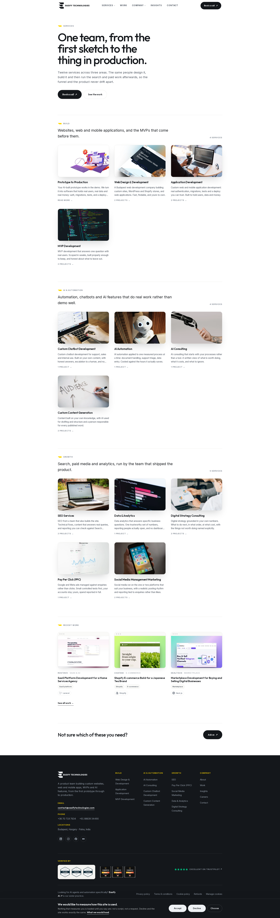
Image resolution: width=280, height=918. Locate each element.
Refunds (198, 894)
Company (138, 5)
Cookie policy (183, 894)
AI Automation (151, 779)
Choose (215, 908)
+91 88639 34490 (89, 818)
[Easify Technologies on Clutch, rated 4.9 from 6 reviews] (76, 872)
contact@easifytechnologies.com (76, 807)
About (203, 779)
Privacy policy (143, 894)
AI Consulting (150, 785)
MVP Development (124, 799)
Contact (172, 5)
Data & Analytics (180, 801)
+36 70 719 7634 (67, 818)
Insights (156, 5)
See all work (66, 703)
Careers (204, 796)
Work (123, 5)
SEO (174, 779)
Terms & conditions (163, 894)
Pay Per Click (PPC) (182, 785)
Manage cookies (214, 894)
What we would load (98, 912)
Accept (177, 908)
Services (107, 5)
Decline (197, 908)
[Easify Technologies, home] (78, 5)
